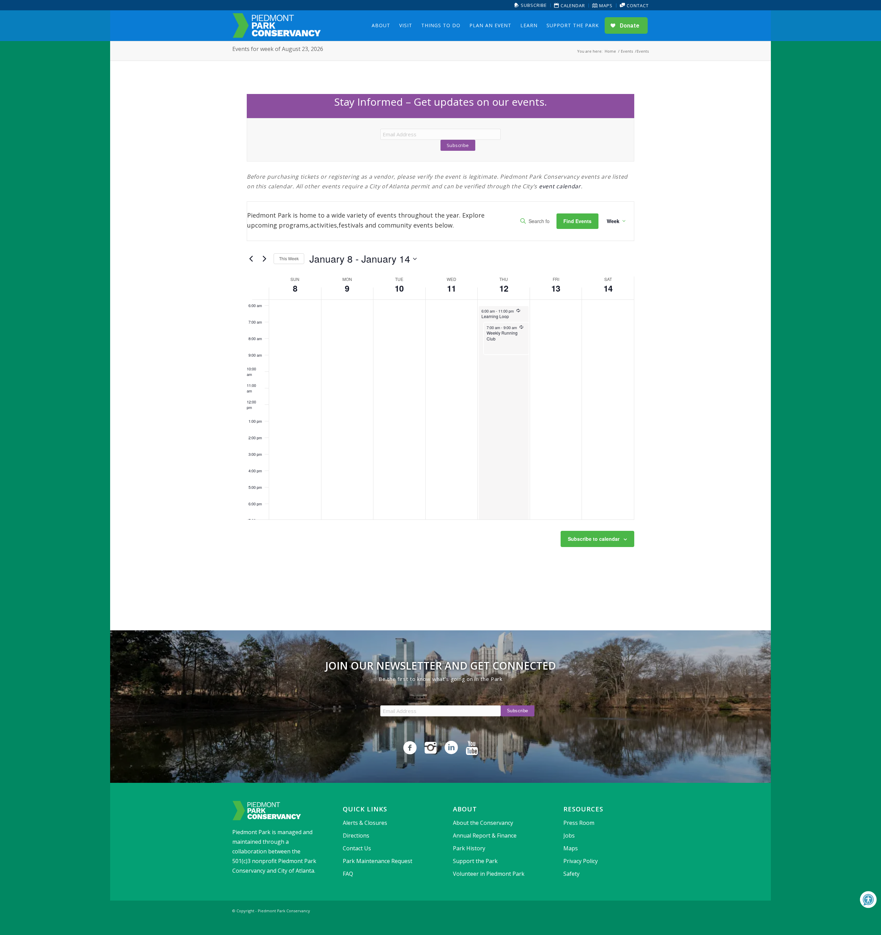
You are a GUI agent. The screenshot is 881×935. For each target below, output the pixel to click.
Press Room (578, 823)
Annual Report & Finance (485, 835)
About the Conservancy (483, 823)
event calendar (560, 186)
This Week (289, 258)
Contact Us (357, 848)
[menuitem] (531, 5)
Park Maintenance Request (377, 861)
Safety (571, 874)
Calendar (572, 5)
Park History (469, 848)
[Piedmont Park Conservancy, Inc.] (276, 25)
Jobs (569, 835)
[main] (440, 337)
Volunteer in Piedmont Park (488, 874)
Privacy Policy (580, 861)
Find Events (577, 221)
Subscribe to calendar (593, 538)
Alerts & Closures (365, 823)
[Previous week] (251, 259)
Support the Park (475, 861)
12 (503, 288)
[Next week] (264, 259)
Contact (637, 5)
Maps (605, 5)
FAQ (348, 874)
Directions (356, 835)
